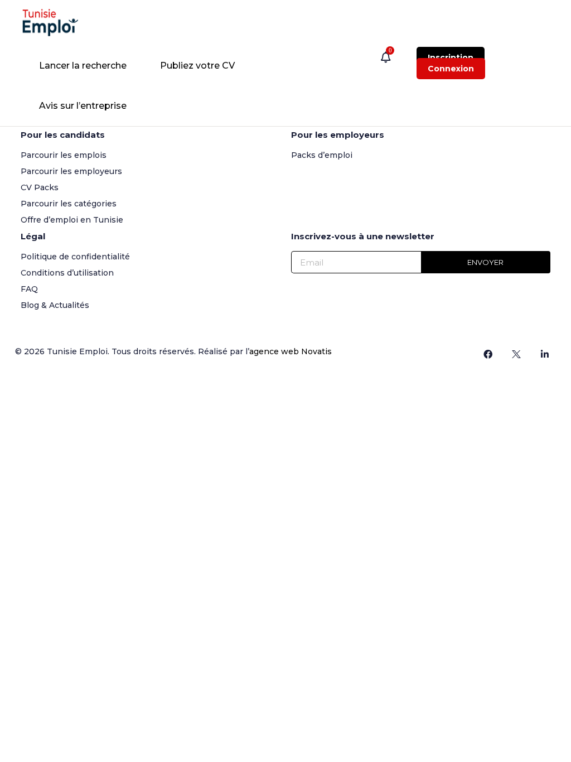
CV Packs (40, 187)
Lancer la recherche (83, 65)
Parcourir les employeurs (71, 171)
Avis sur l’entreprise (83, 105)
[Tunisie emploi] (55, 22)
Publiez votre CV (197, 65)
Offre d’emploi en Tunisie (72, 220)
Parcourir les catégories (69, 204)
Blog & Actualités (55, 305)
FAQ (29, 289)
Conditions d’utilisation (67, 273)
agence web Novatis (290, 351)
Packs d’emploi (321, 155)
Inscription (450, 57)
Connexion (451, 69)
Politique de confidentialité (75, 257)
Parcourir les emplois (64, 155)
